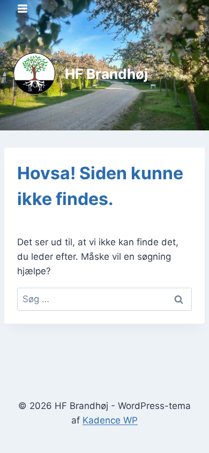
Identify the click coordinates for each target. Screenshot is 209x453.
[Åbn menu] (23, 8)
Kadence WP (110, 420)
